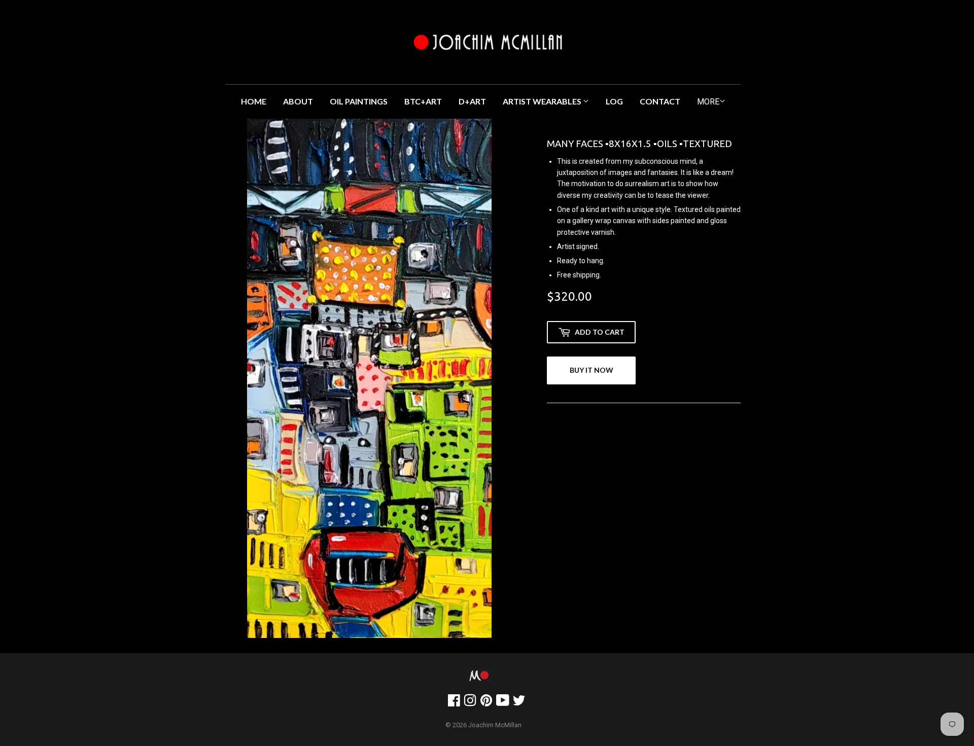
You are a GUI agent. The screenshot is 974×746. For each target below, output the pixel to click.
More (708, 101)
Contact (660, 101)
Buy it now (591, 370)
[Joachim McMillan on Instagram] (470, 703)
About (298, 101)
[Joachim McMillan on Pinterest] (486, 703)
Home (253, 101)
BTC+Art (423, 101)
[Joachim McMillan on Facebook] (454, 703)
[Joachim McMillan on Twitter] (519, 703)
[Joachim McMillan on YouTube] (502, 703)
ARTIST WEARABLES (543, 101)
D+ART (472, 101)
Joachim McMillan (494, 725)
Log (614, 101)
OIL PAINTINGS (359, 101)
